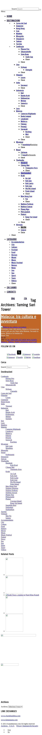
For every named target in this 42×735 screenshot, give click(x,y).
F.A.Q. (12, 726)
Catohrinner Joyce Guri (28, 342)
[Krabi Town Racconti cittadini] (22, 595)
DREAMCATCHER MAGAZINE (23, 340)
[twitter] (19, 354)
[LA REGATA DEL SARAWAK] (14, 631)
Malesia (11, 342)
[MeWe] (27, 357)
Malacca (4, 342)
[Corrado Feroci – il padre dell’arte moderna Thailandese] (14, 613)
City (8, 340)
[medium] (36, 357)
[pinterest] (26, 354)
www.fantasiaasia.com (9, 720)
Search (14, 9)
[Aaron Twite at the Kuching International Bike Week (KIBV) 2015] (14, 575)
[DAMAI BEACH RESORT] (14, 593)
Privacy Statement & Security (27, 726)
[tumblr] (19, 357)
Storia (17, 342)
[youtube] (36, 354)
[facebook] (11, 354)
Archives (4, 707)
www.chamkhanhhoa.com (10, 716)
